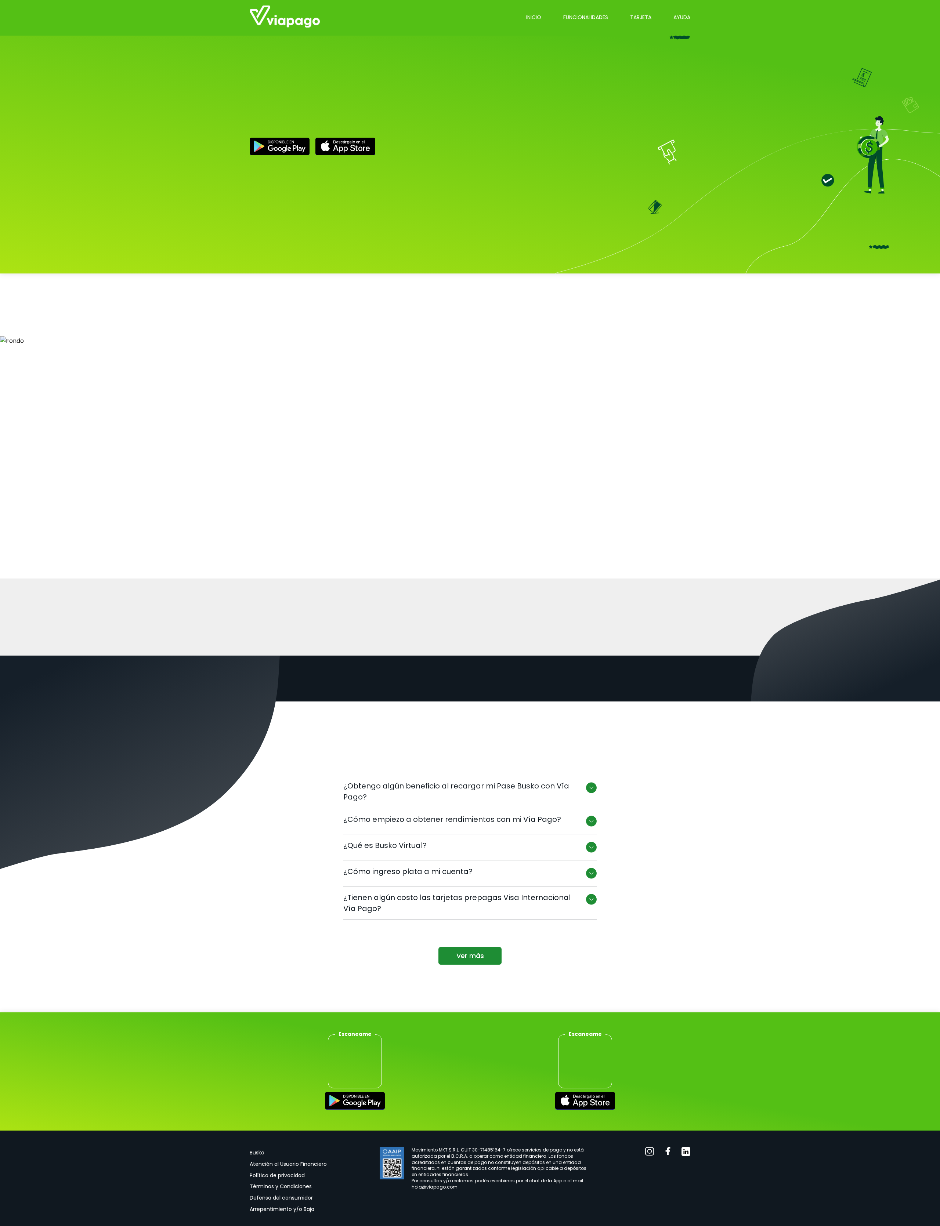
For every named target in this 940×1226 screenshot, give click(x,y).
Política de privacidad (277, 1175)
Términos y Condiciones (281, 1186)
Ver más (470, 955)
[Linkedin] (686, 1152)
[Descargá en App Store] (345, 148)
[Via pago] (285, 18)
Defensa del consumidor (281, 1197)
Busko (257, 1152)
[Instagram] (649, 1152)
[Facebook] (667, 1152)
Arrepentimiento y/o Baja (282, 1209)
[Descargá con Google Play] (280, 148)
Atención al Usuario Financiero (288, 1164)
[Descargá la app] (355, 1102)
